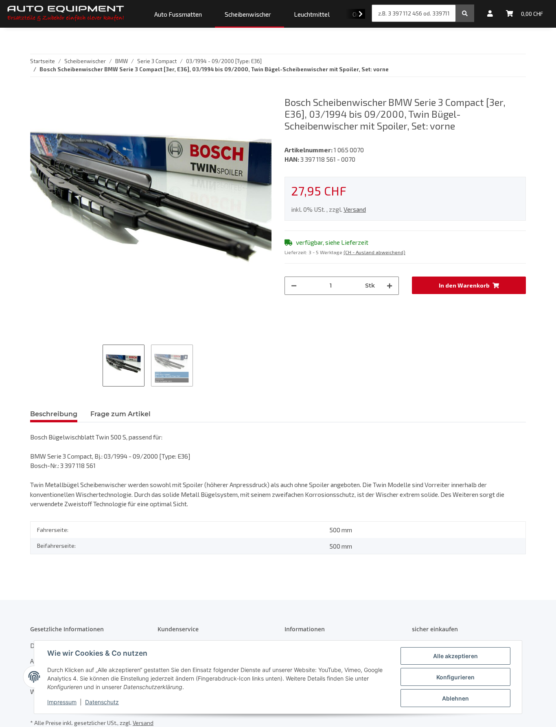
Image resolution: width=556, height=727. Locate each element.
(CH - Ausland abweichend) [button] (374, 252)
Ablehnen (455, 698)
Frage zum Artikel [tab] (120, 414)
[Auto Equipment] (66, 14)
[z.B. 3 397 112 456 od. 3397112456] (464, 13)
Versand (355, 209)
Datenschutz (102, 701)
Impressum (62, 701)
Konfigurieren (455, 677)
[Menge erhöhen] (389, 285)
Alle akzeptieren (455, 655)
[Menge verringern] (294, 285)
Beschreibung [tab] (53, 414)
